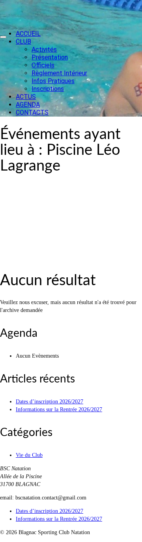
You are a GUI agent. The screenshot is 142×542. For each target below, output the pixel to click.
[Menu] (3, 37)
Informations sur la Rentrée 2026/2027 (59, 409)
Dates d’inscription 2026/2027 (49, 402)
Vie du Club (29, 455)
